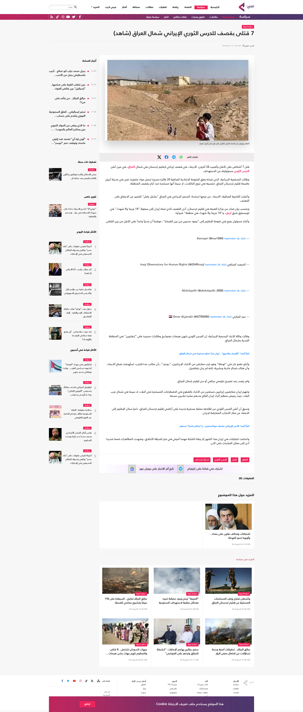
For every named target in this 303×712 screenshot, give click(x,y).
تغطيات (163, 7)
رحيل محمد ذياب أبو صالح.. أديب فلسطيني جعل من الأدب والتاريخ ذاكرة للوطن (67, 73)
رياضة (175, 7)
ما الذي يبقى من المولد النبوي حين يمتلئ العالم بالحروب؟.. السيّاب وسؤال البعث (68, 128)
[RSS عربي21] (51, 17)
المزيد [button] (95, 7)
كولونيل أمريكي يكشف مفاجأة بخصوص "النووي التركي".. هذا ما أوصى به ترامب (78, 391)
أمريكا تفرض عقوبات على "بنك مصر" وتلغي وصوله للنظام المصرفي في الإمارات (77, 250)
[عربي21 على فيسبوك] (80, 17)
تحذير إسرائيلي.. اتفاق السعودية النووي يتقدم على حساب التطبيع (67, 114)
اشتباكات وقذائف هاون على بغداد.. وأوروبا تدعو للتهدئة (230, 536)
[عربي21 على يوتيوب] (68, 17)
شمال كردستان (202, 460)
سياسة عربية (228, 17)
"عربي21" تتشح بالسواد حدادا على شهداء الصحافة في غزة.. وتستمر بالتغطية (80, 213)
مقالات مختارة (202, 692)
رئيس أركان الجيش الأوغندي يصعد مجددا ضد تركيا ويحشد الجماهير (78, 437)
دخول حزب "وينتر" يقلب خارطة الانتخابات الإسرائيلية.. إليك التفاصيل (78, 313)
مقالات (149, 7)
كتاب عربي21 (202, 684)
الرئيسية (213, 7)
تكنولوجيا (173, 692)
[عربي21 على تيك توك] (57, 17)
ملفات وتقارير (180, 17)
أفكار (124, 7)
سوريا (143, 692)
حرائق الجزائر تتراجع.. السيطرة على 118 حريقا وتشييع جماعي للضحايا (126, 601)
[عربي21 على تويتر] (73, 17)
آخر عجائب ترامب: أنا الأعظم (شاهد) (79, 271)
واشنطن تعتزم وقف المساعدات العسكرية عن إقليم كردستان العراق (231, 601)
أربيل (228, 213)
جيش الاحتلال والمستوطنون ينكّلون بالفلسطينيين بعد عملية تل (79, 176)
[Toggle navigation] (75, 7)
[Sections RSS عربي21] (98, 681)
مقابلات (213, 17)
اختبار (166, 17)
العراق (131, 167)
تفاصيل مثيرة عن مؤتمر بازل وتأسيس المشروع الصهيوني (78, 291)
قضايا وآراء (203, 688)
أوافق (87, 704)
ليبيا (144, 688)
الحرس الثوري (241, 171)
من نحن (107, 691)
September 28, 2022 (235, 238)
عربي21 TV (172, 684)
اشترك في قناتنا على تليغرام (205, 468)
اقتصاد (188, 7)
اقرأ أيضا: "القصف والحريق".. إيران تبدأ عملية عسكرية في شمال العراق (214, 353)
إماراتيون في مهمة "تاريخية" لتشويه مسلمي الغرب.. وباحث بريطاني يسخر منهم (77, 368)
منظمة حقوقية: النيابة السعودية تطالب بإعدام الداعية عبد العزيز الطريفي (78, 414)
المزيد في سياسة (245, 559)
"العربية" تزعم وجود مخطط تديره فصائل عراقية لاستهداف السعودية (179, 601)
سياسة (201, 7)
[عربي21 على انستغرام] (63, 17)
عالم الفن (173, 688)
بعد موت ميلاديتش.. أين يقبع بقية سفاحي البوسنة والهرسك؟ (78, 336)
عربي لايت (110, 7)
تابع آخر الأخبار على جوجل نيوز (156, 468)
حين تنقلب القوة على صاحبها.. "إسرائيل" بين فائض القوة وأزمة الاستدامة (67, 87)
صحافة (136, 7)
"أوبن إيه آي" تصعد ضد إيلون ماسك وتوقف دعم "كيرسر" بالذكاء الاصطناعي (68, 141)
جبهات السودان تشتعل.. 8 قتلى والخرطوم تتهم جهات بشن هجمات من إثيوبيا (125, 652)
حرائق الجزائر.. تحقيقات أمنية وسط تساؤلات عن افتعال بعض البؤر (231, 651)
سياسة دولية (152, 17)
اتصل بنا (106, 695)
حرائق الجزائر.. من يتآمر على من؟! (70, 100)
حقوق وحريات (198, 17)
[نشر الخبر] (159, 157)
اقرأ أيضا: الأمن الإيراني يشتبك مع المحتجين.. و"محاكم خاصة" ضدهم (214, 426)
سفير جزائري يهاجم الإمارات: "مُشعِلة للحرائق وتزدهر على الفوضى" (178, 651)
